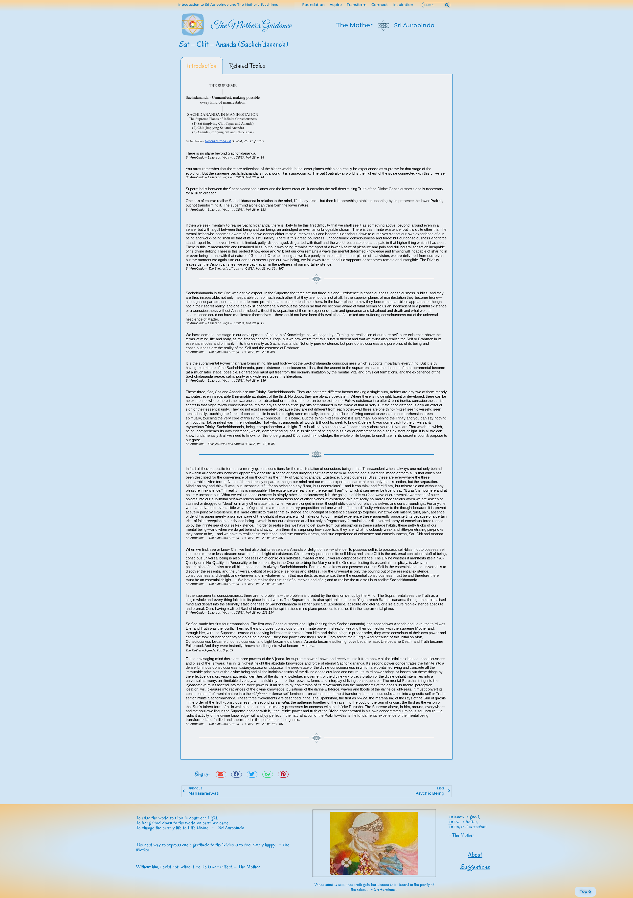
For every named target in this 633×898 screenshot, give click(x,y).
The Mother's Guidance (251, 26)
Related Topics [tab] (247, 65)
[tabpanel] (316, 417)
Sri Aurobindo (414, 25)
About (475, 854)
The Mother (354, 25)
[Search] (447, 5)
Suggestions (475, 866)
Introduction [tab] (201, 65)
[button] (221, 774)
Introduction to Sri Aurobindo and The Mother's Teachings (228, 4)
